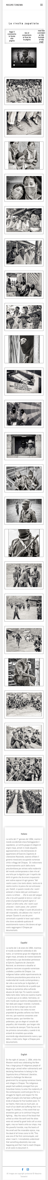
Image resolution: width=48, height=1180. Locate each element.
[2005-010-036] (24, 265)
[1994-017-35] (24, 556)
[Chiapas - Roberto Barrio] (24, 395)
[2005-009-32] (24, 330)
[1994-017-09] (24, 685)
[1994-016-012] (24, 621)
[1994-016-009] (24, 588)
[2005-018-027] (24, 201)
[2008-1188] (24, 298)
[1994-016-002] (24, 524)
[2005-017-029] (24, 104)
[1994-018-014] (24, 782)
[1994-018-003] (24, 653)
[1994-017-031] (24, 750)
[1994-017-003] (24, 492)
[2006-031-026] (24, 459)
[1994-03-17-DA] (24, 814)
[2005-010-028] (24, 233)
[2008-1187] (24, 362)
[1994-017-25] (24, 718)
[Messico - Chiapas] (24, 136)
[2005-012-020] (24, 169)
